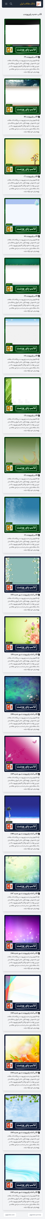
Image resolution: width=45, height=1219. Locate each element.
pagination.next (10, 1215)
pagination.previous (35, 1215)
